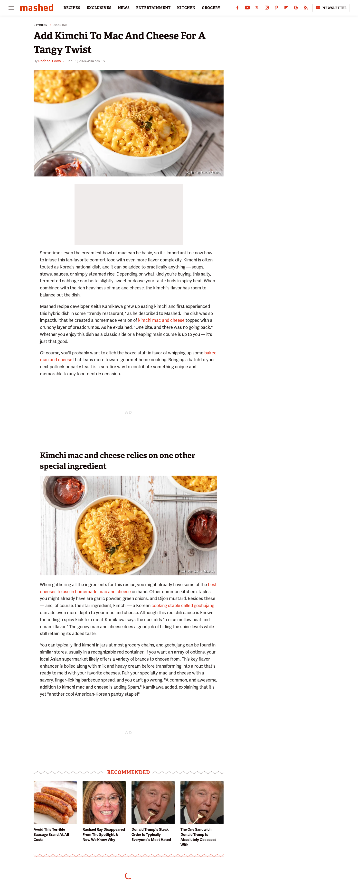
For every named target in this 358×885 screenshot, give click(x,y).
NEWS (124, 7)
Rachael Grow (49, 61)
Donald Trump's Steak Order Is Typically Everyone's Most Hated (151, 834)
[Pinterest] (276, 8)
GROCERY (211, 7)
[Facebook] (237, 8)
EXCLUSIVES (99, 7)
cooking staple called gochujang (182, 605)
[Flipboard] (286, 8)
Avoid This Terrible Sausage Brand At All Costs (51, 834)
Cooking (61, 25)
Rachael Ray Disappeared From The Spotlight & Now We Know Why (104, 834)
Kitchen (41, 25)
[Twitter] (257, 8)
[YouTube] (247, 8)
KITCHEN (186, 7)
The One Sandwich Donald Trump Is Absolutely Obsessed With (198, 837)
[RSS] (306, 8)
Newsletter (334, 8)
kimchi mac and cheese (161, 320)
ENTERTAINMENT (153, 7)
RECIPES (72, 7)
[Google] (296, 8)
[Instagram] (267, 8)
